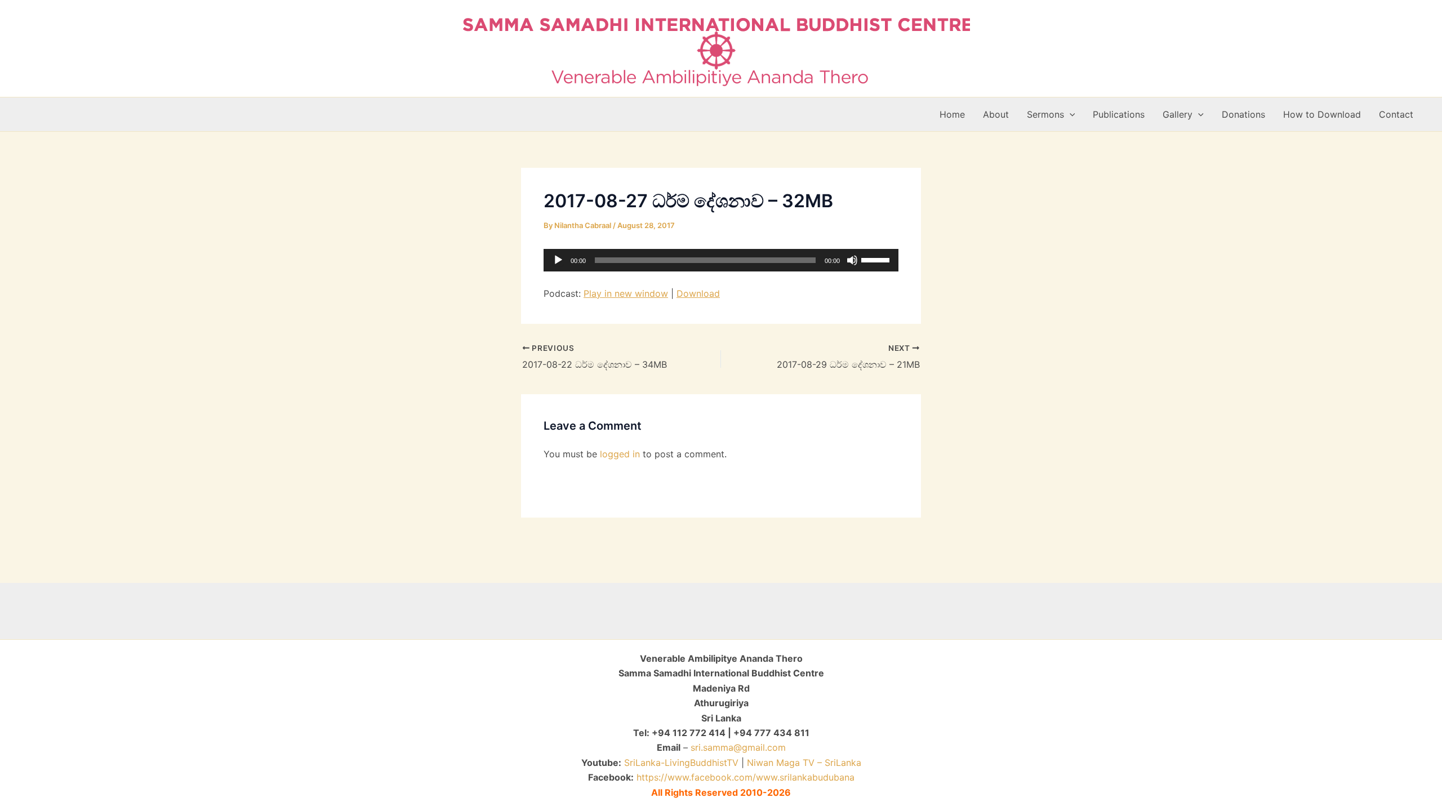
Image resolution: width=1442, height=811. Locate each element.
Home (952, 114)
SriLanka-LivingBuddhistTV (679, 762)
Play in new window (626, 293)
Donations (1243, 114)
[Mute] (852, 260)
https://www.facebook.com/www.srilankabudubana (745, 777)
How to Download (1322, 114)
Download (698, 293)
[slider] (877, 259)
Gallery (1177, 114)
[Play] (558, 260)
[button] (1069, 114)
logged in (620, 454)
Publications (1119, 114)
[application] (721, 260)
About (996, 114)
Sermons (1045, 114)
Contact (1396, 114)
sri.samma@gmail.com (738, 747)
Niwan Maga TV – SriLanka (804, 762)
